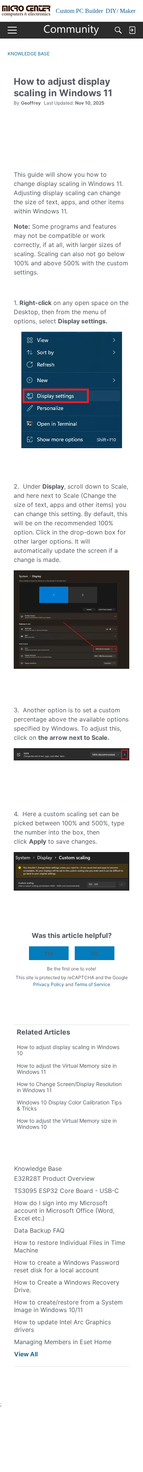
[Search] (118, 30)
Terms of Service (92, 984)
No (94, 953)
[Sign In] (132, 30)
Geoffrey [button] (31, 103)
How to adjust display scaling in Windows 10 (68, 1050)
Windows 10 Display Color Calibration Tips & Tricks (69, 1105)
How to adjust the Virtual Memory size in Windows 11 (67, 1068)
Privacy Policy (48, 984)
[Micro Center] (71, 30)
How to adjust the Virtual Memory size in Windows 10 (67, 1123)
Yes (48, 953)
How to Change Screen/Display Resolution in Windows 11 (69, 1087)
